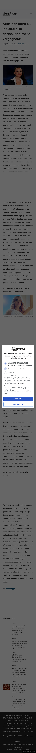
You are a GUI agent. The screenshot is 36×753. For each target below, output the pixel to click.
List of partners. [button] (22, 383)
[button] (18, 372)
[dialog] (18, 376)
